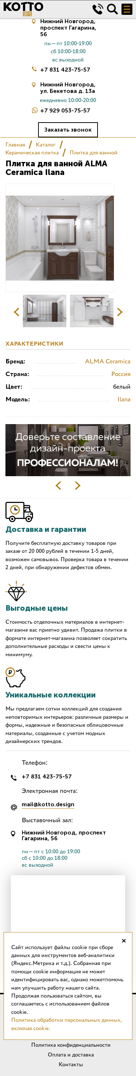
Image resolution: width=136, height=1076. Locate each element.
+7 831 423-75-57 (65, 69)
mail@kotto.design (48, 805)
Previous (17, 312)
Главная (15, 144)
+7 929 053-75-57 (65, 110)
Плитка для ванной (94, 152)
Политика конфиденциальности (71, 1045)
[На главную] (42, 9)
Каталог (46, 144)
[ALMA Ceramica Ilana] (44, 311)
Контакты (71, 1064)
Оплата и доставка (71, 1054)
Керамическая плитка (32, 152)
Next (120, 312)
